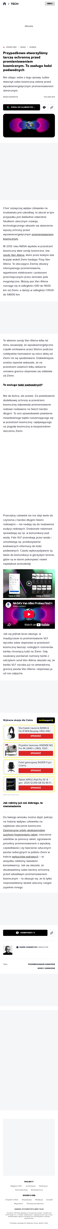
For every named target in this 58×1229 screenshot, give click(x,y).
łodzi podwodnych (29, 385)
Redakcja (39, 1200)
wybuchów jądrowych (25, 856)
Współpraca (27, 1200)
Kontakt (49, 1200)
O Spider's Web (11, 1200)
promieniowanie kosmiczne (41, 964)
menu (50, 3)
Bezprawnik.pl (37, 1190)
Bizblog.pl (43, 1186)
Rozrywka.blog (21, 1190)
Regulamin (18, 1203)
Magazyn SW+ (16, 1186)
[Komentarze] (44, 107)
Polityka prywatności (35, 1203)
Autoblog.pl (31, 1186)
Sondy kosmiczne (46, 968)
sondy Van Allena (13, 255)
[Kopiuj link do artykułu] (51, 107)
